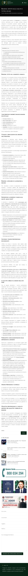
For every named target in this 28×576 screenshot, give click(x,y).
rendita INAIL (4, 35)
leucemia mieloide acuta (14, 218)
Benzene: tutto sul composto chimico (10, 50)
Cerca (2, 430)
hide (8, 48)
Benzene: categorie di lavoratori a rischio (11, 56)
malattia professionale (14, 416)
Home (2, 13)
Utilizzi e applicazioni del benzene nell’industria (12, 55)
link (22, 365)
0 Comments (16, 443)
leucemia (22, 216)
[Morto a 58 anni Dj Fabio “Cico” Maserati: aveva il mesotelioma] (3, 442)
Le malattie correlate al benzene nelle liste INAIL (14, 63)
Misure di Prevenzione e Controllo (11, 67)
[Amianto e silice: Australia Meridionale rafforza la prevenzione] (3, 462)
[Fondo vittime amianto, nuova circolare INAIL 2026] (3, 448)
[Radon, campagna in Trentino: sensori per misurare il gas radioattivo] (3, 455)
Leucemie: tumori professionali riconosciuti (11, 61)
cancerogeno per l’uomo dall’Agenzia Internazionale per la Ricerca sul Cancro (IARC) (14, 204)
